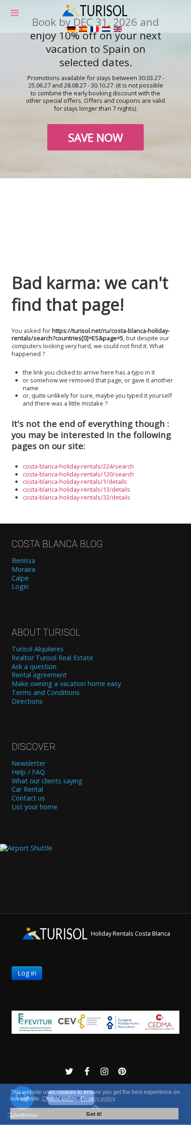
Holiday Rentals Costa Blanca (129, 933)
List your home (34, 807)
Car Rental (27, 789)
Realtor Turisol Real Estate (52, 658)
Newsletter (28, 763)
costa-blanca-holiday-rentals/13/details (76, 489)
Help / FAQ (28, 772)
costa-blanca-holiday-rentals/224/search (78, 466)
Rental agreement (39, 675)
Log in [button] (27, 973)
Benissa (23, 560)
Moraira (23, 569)
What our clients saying (47, 781)
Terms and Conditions (46, 692)
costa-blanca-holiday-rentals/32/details (76, 497)
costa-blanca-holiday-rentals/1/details (75, 481)
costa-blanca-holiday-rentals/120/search (78, 474)
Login (20, 586)
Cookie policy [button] (59, 1098)
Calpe (20, 578)
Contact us (28, 798)
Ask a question (34, 666)
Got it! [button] (94, 1114)
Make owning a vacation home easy (66, 684)
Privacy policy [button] (98, 1098)
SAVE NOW (95, 137)
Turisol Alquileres (38, 649)
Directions (27, 701)
